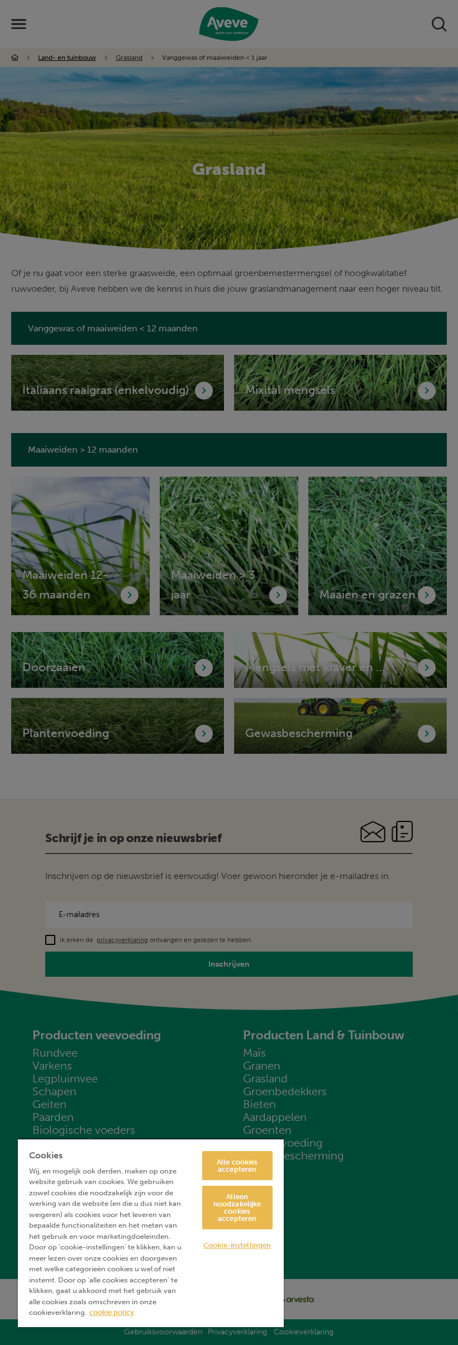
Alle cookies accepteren (237, 1165)
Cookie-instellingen (237, 1245)
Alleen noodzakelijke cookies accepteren (237, 1207)
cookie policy (111, 1312)
